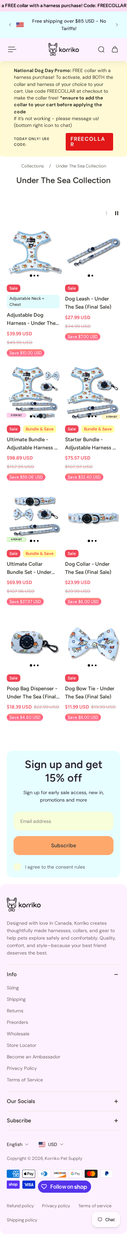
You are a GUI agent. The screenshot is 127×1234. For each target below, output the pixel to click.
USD (52, 1144)
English (14, 1144)
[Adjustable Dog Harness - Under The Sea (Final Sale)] (34, 253)
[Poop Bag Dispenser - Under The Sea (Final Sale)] (34, 642)
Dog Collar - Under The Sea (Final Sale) (88, 568)
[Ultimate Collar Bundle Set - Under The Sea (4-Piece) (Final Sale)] (34, 518)
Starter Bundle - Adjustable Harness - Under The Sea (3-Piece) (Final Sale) (89, 444)
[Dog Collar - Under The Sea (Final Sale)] (93, 518)
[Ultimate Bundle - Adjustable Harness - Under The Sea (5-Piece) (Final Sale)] (34, 394)
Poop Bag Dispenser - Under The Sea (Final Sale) (32, 693)
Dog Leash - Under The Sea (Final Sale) (88, 302)
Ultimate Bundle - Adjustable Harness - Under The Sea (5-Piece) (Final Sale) (31, 444)
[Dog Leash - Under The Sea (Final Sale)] (93, 253)
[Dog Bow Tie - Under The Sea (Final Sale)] (93, 642)
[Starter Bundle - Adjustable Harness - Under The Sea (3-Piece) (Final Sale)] (93, 394)
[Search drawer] (101, 49)
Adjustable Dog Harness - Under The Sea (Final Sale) (31, 319)
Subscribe (63, 845)
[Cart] (115, 49)
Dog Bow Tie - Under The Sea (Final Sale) (89, 692)
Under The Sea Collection (81, 166)
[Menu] (12, 49)
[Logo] (63, 49)
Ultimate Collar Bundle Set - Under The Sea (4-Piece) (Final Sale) (29, 568)
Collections (33, 166)
